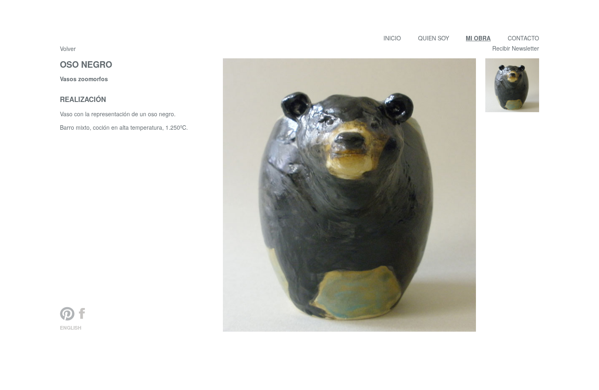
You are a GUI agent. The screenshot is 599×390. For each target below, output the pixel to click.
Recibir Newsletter (515, 48)
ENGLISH (70, 327)
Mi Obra (478, 38)
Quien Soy (433, 38)
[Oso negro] (512, 85)
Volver (68, 49)
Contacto (523, 38)
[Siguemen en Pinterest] (67, 314)
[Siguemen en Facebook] (82, 314)
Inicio (392, 38)
